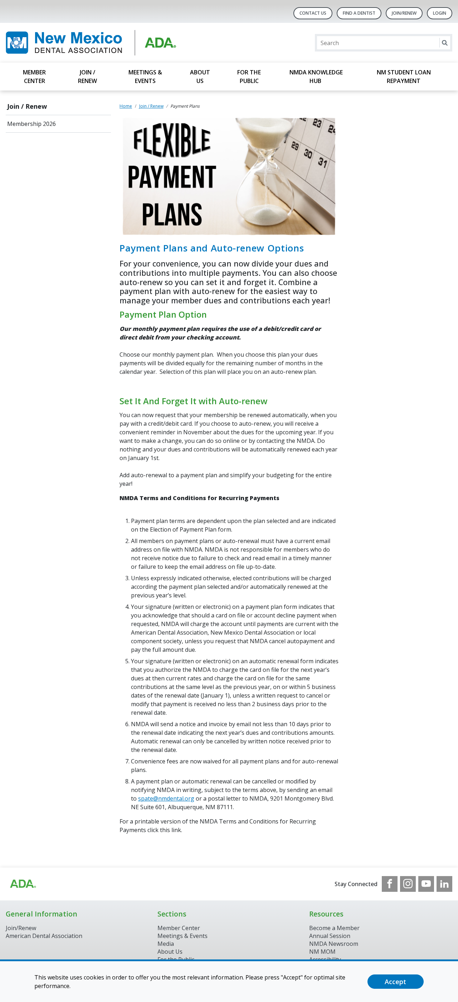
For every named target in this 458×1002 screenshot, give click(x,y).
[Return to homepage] (98, 42)
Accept (395, 981)
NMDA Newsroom (333, 944)
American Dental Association (44, 936)
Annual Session (329, 936)
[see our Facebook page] (390, 884)
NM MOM (322, 951)
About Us (200, 76)
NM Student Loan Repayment (404, 76)
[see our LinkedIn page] (444, 884)
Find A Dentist (359, 13)
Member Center (34, 76)
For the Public (249, 76)
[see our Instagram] (408, 884)
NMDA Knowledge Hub (316, 76)
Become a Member (334, 928)
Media (165, 944)
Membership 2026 (31, 124)
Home (126, 106)
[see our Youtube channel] (426, 884)
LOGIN (439, 13)
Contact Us (312, 13)
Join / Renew (87, 76)
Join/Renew (404, 13)
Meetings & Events (145, 76)
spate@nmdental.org (166, 798)
